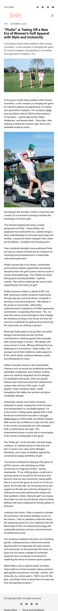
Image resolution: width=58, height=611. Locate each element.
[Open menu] (52, 15)
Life (6, 24)
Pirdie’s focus (10, 419)
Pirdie (48, 110)
